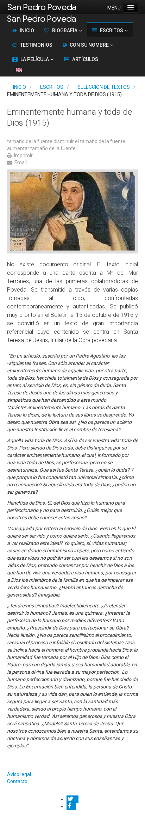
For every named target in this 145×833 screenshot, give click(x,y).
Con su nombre (89, 45)
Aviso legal (19, 774)
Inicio (27, 30)
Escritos (111, 30)
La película (34, 59)
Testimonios (36, 45)
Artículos (85, 59)
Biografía (64, 30)
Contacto (17, 781)
